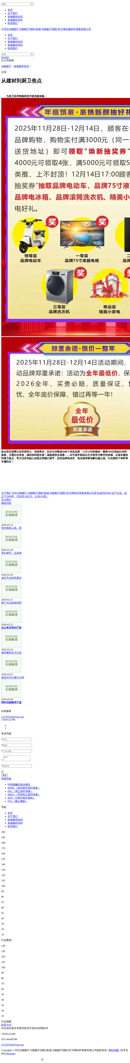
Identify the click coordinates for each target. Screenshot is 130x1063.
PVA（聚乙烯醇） (18, 801)
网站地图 (114, 1050)
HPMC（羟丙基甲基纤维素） (24, 788)
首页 (10, 35)
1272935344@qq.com (12, 716)
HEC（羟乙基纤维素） (20, 791)
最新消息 (6, 503)
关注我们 (6, 499)
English (5, 57)
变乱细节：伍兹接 (11, 552)
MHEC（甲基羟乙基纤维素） (24, 794)
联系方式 (6, 1024)
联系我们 (13, 48)
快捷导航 (6, 778)
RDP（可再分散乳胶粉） (22, 798)
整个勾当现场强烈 (11, 602)
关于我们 (13, 38)
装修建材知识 (15, 41)
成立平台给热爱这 (11, 577)
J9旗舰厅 (6, 66)
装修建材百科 (15, 45)
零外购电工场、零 (11, 528)
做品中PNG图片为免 (12, 677)
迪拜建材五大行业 (11, 652)
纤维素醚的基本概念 (19, 784)
